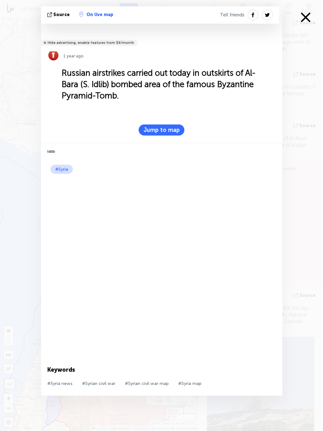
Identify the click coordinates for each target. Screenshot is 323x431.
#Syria (61, 169)
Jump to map (162, 130)
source (61, 14)
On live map (99, 14)
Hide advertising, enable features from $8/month (91, 43)
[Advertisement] (161, 221)
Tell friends (232, 15)
